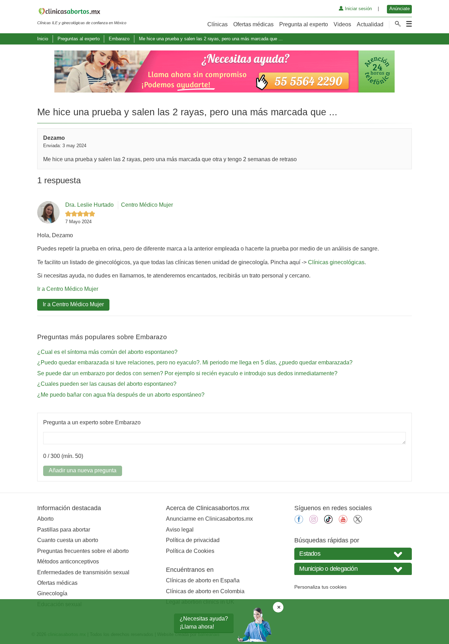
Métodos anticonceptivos (68, 561)
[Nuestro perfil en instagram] (313, 522)
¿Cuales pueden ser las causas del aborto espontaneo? (106, 384)
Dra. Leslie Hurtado (89, 205)
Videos (342, 24)
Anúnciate (399, 8)
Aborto (45, 519)
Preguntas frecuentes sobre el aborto (83, 551)
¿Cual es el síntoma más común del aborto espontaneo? (107, 352)
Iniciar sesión (357, 8)
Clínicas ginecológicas (336, 262)
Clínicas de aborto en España (203, 580)
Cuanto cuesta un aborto (67, 540)
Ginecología (52, 593)
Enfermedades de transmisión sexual (83, 572)
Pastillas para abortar (63, 530)
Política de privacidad (193, 540)
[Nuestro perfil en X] (357, 522)
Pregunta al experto (303, 24)
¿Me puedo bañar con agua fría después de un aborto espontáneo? (121, 395)
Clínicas (217, 24)
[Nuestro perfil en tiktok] (328, 522)
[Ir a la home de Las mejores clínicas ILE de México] (81, 12)
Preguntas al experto (79, 38)
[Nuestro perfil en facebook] (298, 522)
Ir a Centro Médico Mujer (67, 289)
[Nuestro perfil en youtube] (343, 522)
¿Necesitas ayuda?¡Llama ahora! (204, 622)
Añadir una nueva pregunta (82, 470)
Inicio (42, 38)
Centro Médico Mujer (147, 205)
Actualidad (370, 24)
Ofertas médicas (253, 24)
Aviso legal (180, 530)
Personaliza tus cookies (320, 587)
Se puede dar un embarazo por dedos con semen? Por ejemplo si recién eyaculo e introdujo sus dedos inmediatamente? (187, 373)
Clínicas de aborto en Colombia (205, 591)
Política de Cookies (190, 551)
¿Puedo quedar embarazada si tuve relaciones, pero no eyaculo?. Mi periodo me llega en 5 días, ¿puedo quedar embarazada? (195, 362)
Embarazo (119, 38)
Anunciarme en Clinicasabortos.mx (209, 519)
